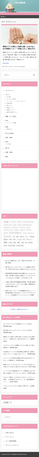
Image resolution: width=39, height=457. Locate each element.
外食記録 (9, 103)
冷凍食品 (22, 236)
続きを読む (6, 63)
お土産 (9, 97)
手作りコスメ (29, 239)
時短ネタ (9, 129)
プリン (11, 230)
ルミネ (24, 233)
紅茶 (26, 242)
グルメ (7, 94)
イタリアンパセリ (8, 224)
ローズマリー (31, 233)
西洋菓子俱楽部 (11, 245)
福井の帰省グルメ (12, 112)
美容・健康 (8, 137)
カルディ (20, 224)
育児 (6, 142)
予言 (14, 236)
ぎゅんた (31, 221)
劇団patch (6, 239)
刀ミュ (26, 236)
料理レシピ (10, 108)
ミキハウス (22, 230)
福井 (18, 242)
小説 (24, 239)
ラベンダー (28, 230)
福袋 (22, 242)
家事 (6, 127)
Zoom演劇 (6, 221)
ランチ (5, 233)
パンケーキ (6, 230)
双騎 (11, 239)
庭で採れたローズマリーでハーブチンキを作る (17, 330)
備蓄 (17, 236)
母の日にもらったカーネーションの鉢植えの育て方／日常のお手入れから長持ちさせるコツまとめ (20, 268)
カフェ (14, 225)
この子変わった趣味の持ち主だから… (20, 309)
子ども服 (19, 239)
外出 (6, 120)
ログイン (8, 417)
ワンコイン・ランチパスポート (16, 101)
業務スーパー (11, 110)
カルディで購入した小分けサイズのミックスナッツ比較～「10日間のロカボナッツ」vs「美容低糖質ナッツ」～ (19, 379)
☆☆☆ (19, 222)
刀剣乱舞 (32, 236)
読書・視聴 (8, 152)
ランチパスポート (15, 233)
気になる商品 (9, 133)
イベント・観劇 (11, 122)
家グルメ (9, 105)
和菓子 (14, 239)
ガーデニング (9, 90)
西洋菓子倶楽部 (20, 245)
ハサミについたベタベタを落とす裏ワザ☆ (16, 386)
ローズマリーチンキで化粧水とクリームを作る (17, 324)
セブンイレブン (27, 225)
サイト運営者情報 (10, 441)
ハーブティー (22, 227)
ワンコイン (7, 236)
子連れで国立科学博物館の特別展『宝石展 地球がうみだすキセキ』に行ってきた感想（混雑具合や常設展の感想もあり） (20, 284)
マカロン (17, 230)
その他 (9, 144)
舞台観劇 (30, 242)
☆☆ (14, 222)
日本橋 (10, 242)
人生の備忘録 (19, 3)
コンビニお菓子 (11, 99)
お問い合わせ (9, 432)
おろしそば (25, 221)
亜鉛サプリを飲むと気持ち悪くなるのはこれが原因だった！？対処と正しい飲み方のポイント (19, 49)
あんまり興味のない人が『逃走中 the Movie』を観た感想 (20, 262)
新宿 (5, 242)
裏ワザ (7, 148)
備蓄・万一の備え (10, 116)
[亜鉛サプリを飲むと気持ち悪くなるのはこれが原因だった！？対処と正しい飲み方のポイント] (19, 34)
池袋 (14, 242)
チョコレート (7, 227)
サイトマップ (9, 437)
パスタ (28, 227)
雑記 (6, 156)
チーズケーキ (15, 227)
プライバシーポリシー (12, 445)
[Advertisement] (19, 189)
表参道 (5, 245)
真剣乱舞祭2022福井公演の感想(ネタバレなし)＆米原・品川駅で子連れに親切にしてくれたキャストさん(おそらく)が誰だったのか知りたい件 (20, 276)
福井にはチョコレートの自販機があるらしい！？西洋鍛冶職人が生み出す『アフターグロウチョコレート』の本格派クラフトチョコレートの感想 (20, 293)
